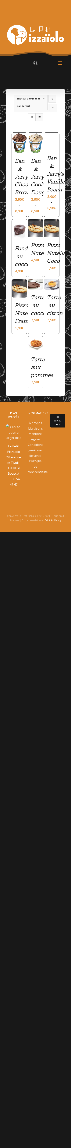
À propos (35, 423)
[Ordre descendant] (52, 99)
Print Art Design (53, 520)
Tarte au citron (54, 305)
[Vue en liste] (39, 117)
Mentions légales (35, 436)
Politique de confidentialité (36, 466)
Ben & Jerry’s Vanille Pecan (56, 173)
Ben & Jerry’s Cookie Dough (39, 176)
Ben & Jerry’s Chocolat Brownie (26, 176)
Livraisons (35, 428)
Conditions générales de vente (35, 450)
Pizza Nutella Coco (56, 252)
